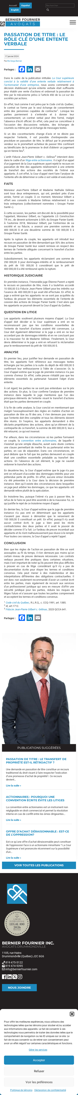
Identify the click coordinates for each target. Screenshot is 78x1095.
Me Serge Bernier (14, 61)
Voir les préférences (39, 1082)
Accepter (39, 1060)
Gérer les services (38, 1049)
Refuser (39, 1071)
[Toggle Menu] (73, 22)
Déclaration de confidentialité (50, 1090)
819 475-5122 (14, 962)
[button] (72, 1014)
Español (25, 5)
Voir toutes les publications (39, 865)
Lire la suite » (13, 785)
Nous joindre (19, 987)
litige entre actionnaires (38, 160)
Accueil (13, 5)
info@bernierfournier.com (21, 969)
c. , (27, 609)
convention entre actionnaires (38, 440)
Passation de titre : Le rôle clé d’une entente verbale (36, 39)
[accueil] (20, 26)
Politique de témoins (21, 1090)
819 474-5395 (14, 965)
